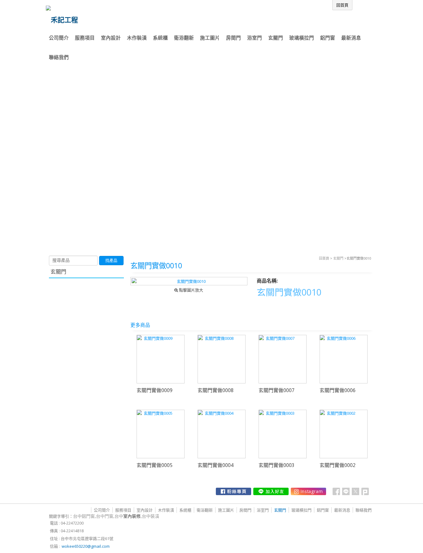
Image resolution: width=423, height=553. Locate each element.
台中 (128, 516)
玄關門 (338, 258)
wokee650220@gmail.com (86, 546)
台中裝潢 (150, 516)
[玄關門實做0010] (189, 281)
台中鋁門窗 (84, 516)
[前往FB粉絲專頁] (233, 491)
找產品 (111, 260)
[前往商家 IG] (308, 491)
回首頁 (324, 258)
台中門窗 (104, 516)
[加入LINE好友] (271, 491)
